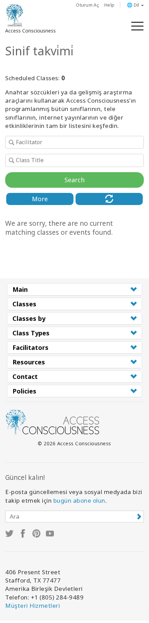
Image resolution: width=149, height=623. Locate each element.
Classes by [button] (28, 318)
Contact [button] (25, 376)
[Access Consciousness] (14, 15)
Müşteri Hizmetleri (32, 606)
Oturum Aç (87, 5)
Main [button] (20, 289)
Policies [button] (24, 391)
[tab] (74, 289)
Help (109, 5)
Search (74, 180)
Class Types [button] (31, 333)
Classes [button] (24, 304)
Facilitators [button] (30, 347)
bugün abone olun (79, 500)
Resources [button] (28, 362)
